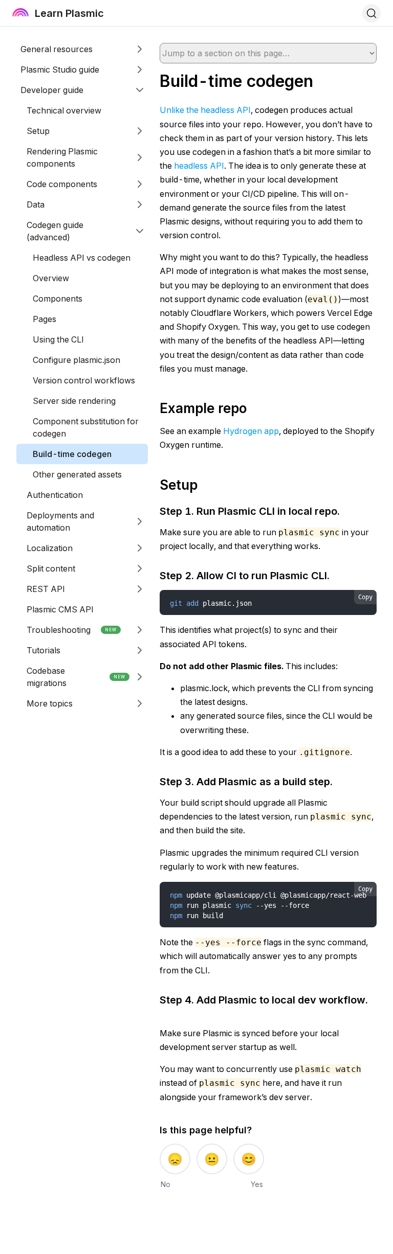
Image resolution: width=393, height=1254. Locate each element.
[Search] (371, 13)
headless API (199, 166)
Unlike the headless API (205, 110)
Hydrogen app (251, 431)
